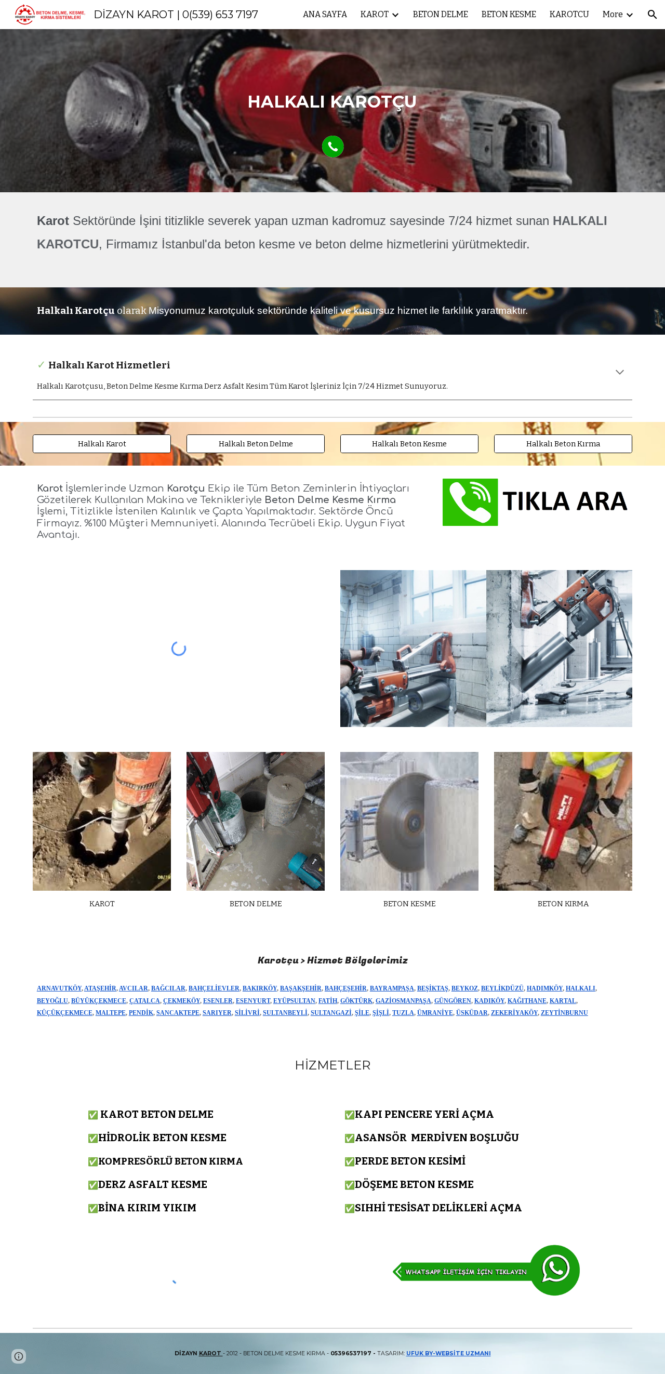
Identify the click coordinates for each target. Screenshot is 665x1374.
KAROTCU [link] (569, 14)
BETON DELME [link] (440, 14)
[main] (332, 93)
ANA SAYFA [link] (325, 14)
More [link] (613, 14)
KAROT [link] (375, 14)
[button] (652, 14)
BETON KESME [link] (509, 14)
